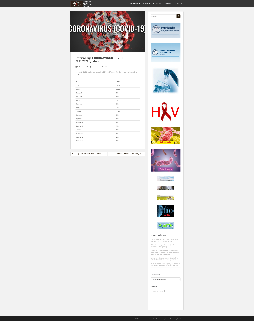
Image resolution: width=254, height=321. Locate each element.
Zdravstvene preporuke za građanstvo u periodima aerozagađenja (164, 246)
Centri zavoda (133, 3)
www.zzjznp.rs (95, 67)
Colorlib (167, 319)
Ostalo (106, 67)
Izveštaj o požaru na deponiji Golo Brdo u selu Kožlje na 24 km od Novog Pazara (164, 259)
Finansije (168, 3)
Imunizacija (146, 3)
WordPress (180, 319)
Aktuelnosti (157, 3)
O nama (178, 3)
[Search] (178, 16)
